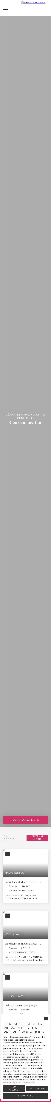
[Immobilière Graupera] (35, 8)
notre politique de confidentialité (18, 1082)
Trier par (6, 836)
